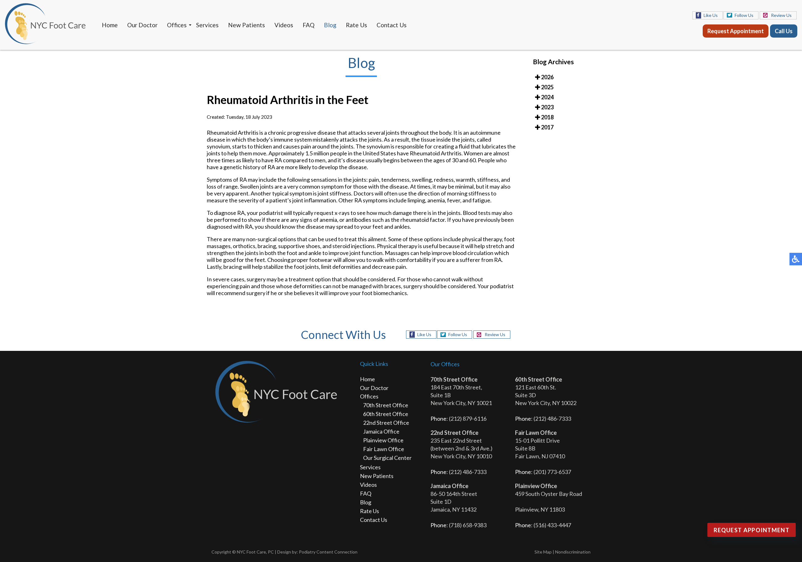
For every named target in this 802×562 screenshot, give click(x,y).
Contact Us (392, 25)
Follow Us (744, 15)
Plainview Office (383, 440)
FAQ (309, 25)
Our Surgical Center (387, 457)
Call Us (784, 31)
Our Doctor (142, 25)
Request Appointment (735, 31)
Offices (177, 25)
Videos (283, 25)
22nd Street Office (386, 422)
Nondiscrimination (573, 551)
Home (110, 25)
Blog (330, 25)
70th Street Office (385, 405)
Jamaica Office (381, 431)
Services (207, 25)
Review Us (781, 15)
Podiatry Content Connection (328, 551)
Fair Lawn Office (383, 448)
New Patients (246, 25)
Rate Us (356, 25)
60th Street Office (385, 413)
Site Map (543, 551)
